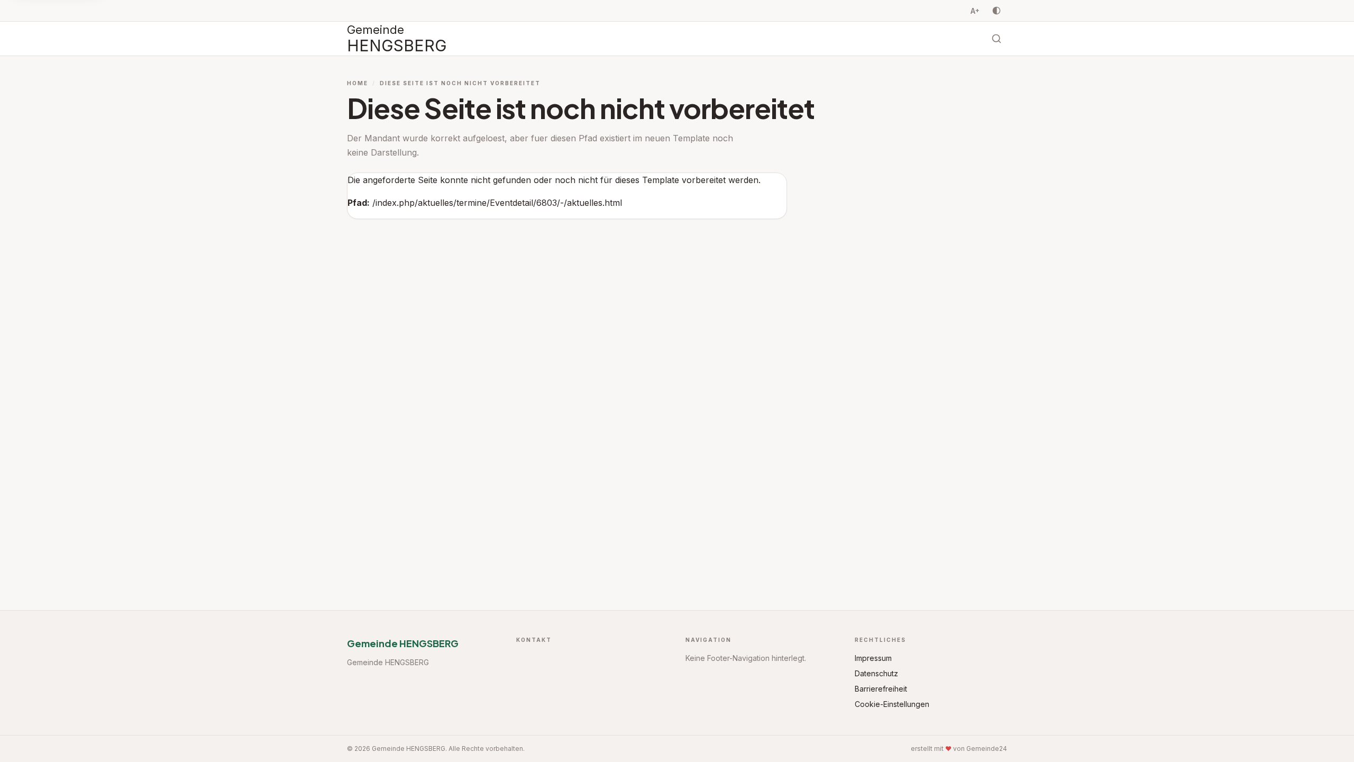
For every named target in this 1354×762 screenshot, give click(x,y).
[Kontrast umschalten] (996, 10)
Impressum (873, 658)
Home (357, 83)
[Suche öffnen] (996, 38)
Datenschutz (876, 673)
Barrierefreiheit (881, 688)
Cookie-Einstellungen (892, 704)
